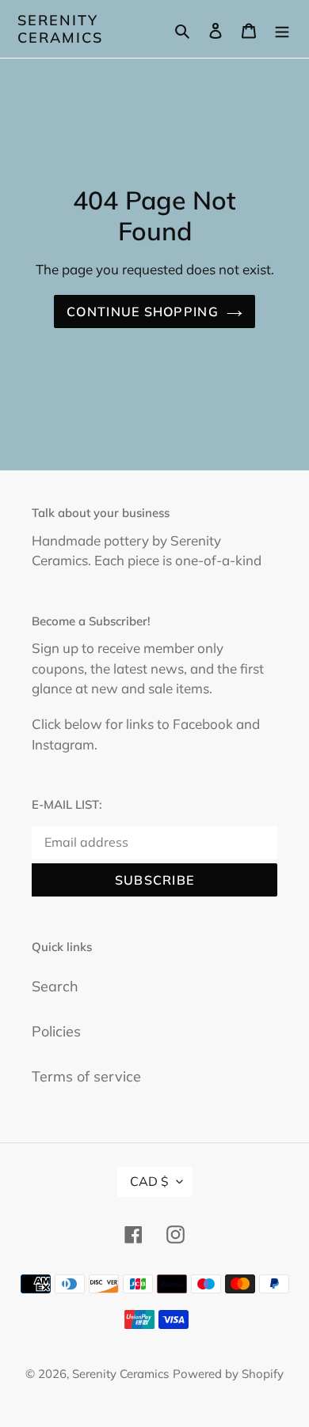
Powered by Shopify (228, 1373)
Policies (56, 1031)
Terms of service (86, 1076)
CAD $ (149, 1181)
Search (55, 986)
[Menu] (282, 28)
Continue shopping (143, 311)
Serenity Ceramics (59, 29)
